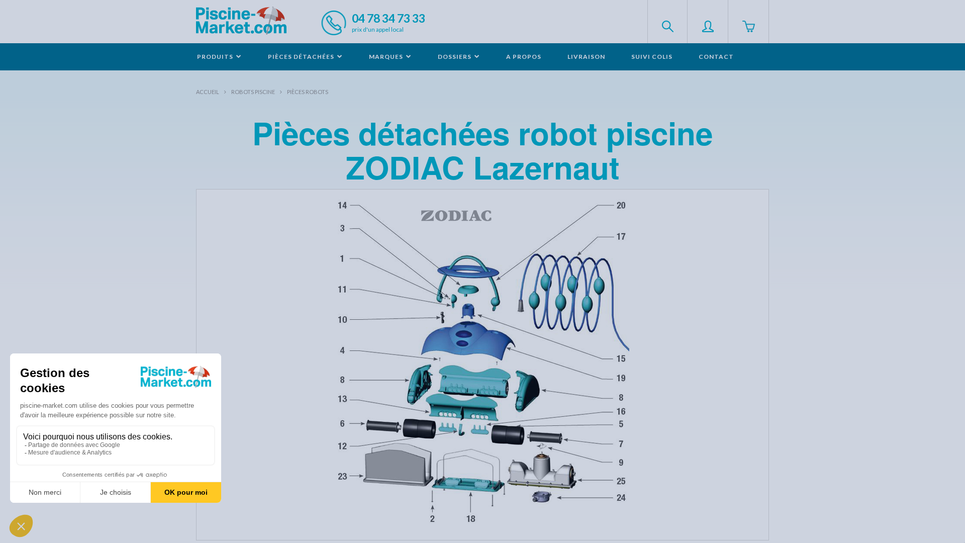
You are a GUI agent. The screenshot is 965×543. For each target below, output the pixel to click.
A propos (523, 56)
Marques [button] (387, 56)
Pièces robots (307, 91)
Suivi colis (651, 56)
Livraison (586, 56)
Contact (716, 56)
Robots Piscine (253, 91)
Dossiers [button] (455, 56)
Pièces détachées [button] (302, 56)
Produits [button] (216, 56)
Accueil (207, 91)
